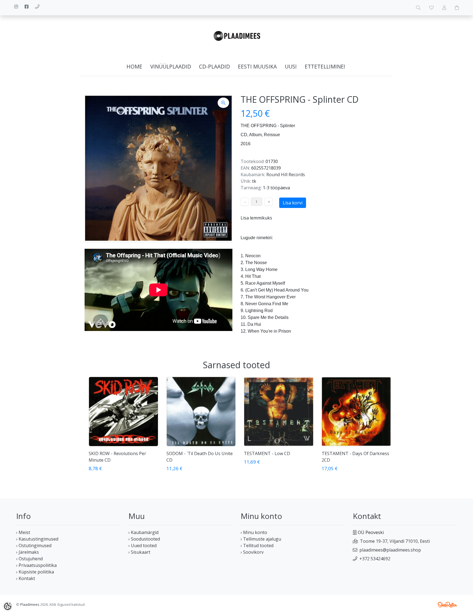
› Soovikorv (252, 552)
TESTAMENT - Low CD (267, 453)
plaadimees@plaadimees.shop (390, 550)
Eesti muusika (257, 66)
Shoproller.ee (447, 604)
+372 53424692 (374, 559)
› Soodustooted (144, 539)
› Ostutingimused (33, 545)
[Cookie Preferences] (8, 606)
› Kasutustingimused (37, 539)
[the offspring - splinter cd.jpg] (158, 168)
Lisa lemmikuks (256, 218)
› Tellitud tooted (257, 545)
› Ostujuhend (29, 559)
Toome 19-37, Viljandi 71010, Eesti (395, 541)
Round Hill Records (285, 175)
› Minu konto (254, 532)
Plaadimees (29, 604)
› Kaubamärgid (143, 532)
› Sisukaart (139, 552)
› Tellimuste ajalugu (261, 539)
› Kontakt (25, 578)
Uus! (291, 66)
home (134, 66)
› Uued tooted (142, 545)
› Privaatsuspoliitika (36, 565)
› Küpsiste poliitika (35, 572)
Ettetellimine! (325, 66)
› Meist (23, 532)
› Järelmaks (27, 552)
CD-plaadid (214, 66)
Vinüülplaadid (170, 66)
